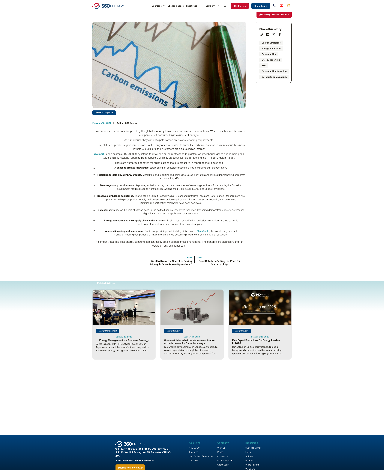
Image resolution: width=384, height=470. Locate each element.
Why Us (221, 447)
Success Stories (253, 447)
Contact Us (240, 6)
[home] (108, 6)
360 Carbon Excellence (201, 456)
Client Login (260, 6)
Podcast (249, 460)
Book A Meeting (225, 460)
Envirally (193, 452)
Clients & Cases (176, 6)
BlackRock (203, 231)
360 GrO (193, 460)
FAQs (248, 452)
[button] (158, 6)
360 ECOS (194, 447)
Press (220, 452)
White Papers (252, 464)
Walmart (99, 153)
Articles (249, 456)
